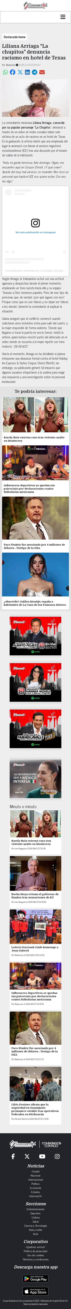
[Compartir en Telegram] (34, 72)
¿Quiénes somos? (35, 1247)
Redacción (10, 65)
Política (35, 1183)
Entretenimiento (35, 1209)
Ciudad (35, 1171)
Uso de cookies (35, 1255)
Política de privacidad (35, 1251)
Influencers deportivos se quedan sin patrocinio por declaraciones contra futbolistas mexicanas (29, 488)
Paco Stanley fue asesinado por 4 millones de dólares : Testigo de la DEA (34, 546)
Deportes (35, 1213)
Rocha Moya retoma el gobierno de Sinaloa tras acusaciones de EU (35, 896)
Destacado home (15, 36)
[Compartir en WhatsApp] (5, 72)
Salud (36, 1221)
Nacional (35, 1175)
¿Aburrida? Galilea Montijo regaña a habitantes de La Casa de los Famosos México (35, 603)
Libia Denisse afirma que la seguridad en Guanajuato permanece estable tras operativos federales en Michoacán (35, 1109)
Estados (35, 1192)
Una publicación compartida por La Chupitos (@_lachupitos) (38, 270)
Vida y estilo (35, 1229)
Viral (35, 1234)
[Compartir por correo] (42, 72)
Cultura (36, 1217)
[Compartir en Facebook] (12, 72)
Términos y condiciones (36, 1259)
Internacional (35, 1179)
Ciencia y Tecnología (35, 1225)
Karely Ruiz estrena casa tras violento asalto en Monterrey (31, 842)
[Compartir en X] (20, 72)
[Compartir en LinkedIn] (27, 72)
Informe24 (35, 1196)
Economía (35, 1187)
